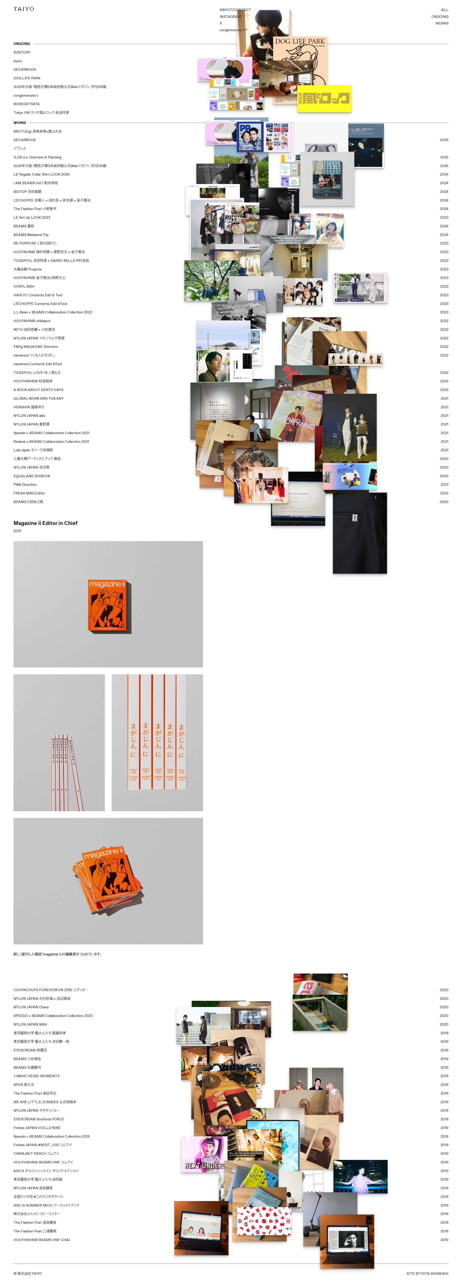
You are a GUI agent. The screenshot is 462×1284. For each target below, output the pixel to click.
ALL (444, 10)
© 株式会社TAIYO (28, 1274)
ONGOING (440, 17)
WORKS (442, 23)
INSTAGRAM (230, 17)
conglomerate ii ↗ (233, 30)
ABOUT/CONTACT (235, 10)
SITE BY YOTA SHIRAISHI (427, 1274)
